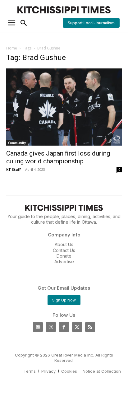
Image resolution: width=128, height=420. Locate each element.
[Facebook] (64, 327)
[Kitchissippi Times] (64, 9)
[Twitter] (77, 327)
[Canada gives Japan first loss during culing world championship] (64, 107)
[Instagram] (51, 327)
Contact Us (64, 250)
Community (17, 143)
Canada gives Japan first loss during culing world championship (58, 157)
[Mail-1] (38, 327)
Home (11, 48)
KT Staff (13, 169)
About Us (64, 244)
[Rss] (90, 327)
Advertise (64, 261)
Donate (64, 256)
